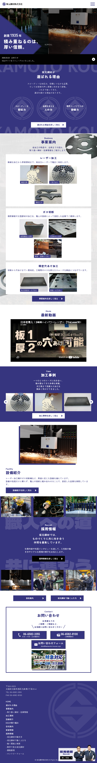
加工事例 (9, 715)
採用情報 (9, 733)
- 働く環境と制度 (13, 743)
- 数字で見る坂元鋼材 (15, 747)
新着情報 (9, 730)
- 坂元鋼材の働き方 (14, 737)
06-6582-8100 (69, 635)
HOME (8, 701)
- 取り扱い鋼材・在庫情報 (17, 712)
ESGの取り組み (12, 722)
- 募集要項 (10, 750)
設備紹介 (9, 719)
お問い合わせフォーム (50, 644)
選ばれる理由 (11, 705)
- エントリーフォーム (15, 753)
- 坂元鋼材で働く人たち (16, 740)
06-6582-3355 (31, 635)
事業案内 (9, 708)
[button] (6, 401)
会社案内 (9, 726)
